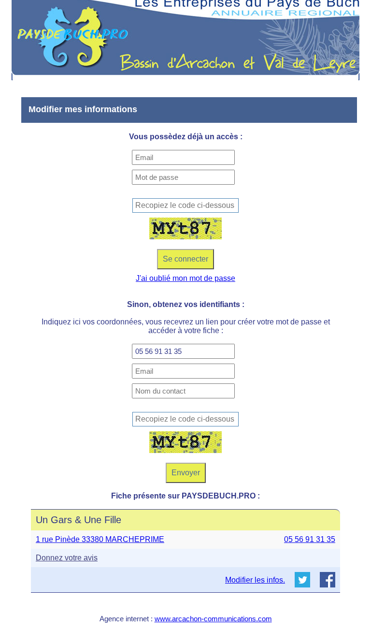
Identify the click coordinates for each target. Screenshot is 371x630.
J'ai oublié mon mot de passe (185, 278)
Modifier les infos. (255, 580)
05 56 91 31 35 (309, 539)
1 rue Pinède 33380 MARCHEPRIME (100, 539)
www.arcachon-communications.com (213, 619)
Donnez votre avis (67, 558)
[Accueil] (185, 40)
